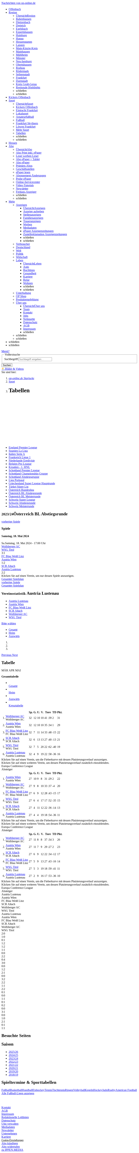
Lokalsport (22, 113)
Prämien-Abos (24, 165)
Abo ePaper (23, 162)
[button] (6, 655)
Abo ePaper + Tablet (28, 159)
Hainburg (21, 35)
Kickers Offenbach (27, 107)
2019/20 (13, 1071)
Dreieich (21, 25)
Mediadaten (30, 227)
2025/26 (13, 1051)
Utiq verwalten (9, 1123)
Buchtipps (29, 270)
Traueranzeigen (32, 221)
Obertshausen (23, 64)
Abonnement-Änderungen (31, 175)
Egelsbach (22, 28)
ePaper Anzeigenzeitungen (38, 230)
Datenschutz (30, 322)
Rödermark (22, 71)
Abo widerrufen (10, 1146)
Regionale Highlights (28, 87)
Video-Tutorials (25, 185)
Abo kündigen (9, 1143)
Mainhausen (23, 51)
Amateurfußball (25, 116)
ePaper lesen (23, 172)
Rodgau (20, 67)
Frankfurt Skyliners (27, 123)
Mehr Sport (22, 129)
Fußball (20, 120)
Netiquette (29, 319)
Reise (26, 279)
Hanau (20, 38)
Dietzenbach (23, 22)
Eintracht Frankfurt (27, 110)
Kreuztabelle (16, 705)
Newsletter (22, 188)
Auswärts (14, 636)
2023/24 (13, 1058)
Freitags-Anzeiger (26, 191)
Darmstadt (22, 80)
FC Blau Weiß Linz (12, 556)
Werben (27, 224)
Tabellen (21, 133)
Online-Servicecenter (28, 182)
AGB (26, 325)
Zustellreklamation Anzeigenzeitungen (45, 234)
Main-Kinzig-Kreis (27, 48)
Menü (4, 351)
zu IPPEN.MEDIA (12, 1149)
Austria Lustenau (11, 569)
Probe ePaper (23, 178)
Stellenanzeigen (32, 214)
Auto (26, 266)
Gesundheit (29, 273)
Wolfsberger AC (10, 546)
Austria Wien (8, 559)
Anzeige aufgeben (33, 211)
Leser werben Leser (27, 155)
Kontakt (27, 312)
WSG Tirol (7, 549)
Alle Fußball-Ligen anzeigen (17, 1093)
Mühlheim (22, 54)
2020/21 (13, 1068)
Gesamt (13, 629)
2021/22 (13, 1064)
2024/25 (13, 1055)
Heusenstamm (24, 41)
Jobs (25, 315)
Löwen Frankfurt (25, 126)
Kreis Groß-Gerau (26, 84)
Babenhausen (23, 18)
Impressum (29, 328)
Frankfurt (21, 77)
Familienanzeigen (33, 217)
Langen (20, 45)
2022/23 (13, 1061)
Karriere (28, 276)
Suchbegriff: (11, 359)
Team (26, 309)
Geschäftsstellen (25, 169)
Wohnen (28, 283)
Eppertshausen (24, 32)
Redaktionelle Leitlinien (15, 1117)
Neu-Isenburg (24, 61)
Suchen (7, 365)
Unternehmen (9, 1133)
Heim (12, 632)
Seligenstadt (23, 74)
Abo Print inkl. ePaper (28, 152)
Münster (20, 58)
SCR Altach (8, 566)
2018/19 (13, 1074)
